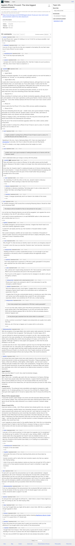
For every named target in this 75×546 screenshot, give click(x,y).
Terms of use (68, 543)
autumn (5, 37)
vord (5, 131)
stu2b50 (15, 9)
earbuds (35, 11)
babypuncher (8, 249)
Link (17, 37)
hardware (8, 11)
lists (49, 11)
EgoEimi (5, 222)
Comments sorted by (39, 34)
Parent (23, 45)
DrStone (6, 513)
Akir (4, 470)
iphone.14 (20, 11)
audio (32, 11)
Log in (72, 1)
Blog (12, 543)
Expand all (22, 34)
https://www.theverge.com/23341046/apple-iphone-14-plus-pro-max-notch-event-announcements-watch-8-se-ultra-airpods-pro (26, 15)
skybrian (5, 496)
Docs (5, 543)
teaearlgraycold (8, 53)
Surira (5, 430)
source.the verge (12, 12)
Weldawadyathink (7, 329)
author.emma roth (4, 12)
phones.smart (25, 11)
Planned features (41, 543)
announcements (14, 11)
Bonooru (8, 186)
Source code (29, 543)
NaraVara (8, 194)
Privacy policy (58, 543)
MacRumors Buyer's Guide (43, 515)
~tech (13, 1)
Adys (5, 505)
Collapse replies (16, 34)
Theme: (33, 540)
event (29, 11)
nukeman (8, 259)
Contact (20, 543)
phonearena (5, 142)
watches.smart (45, 11)
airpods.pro (39, 11)
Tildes (6, 2)
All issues (47, 543)
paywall (17, 12)
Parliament (6, 45)
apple (5, 11)
